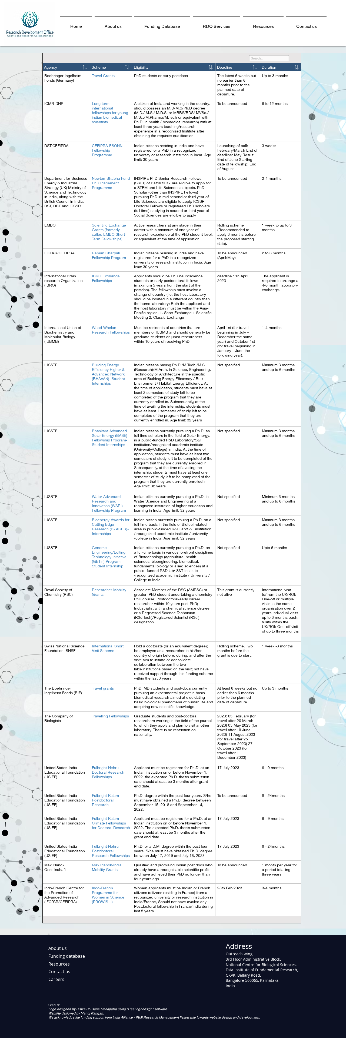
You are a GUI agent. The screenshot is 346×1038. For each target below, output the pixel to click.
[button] (216, 24)
